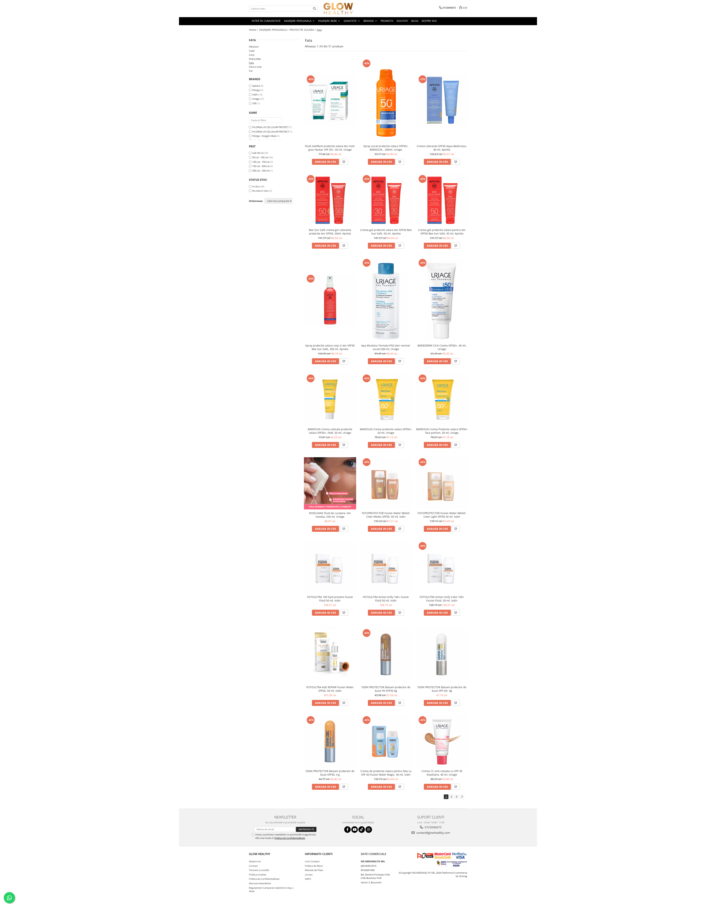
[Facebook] (347, 829)
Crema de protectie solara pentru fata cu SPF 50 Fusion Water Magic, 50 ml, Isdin (386, 772)
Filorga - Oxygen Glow (264, 136)
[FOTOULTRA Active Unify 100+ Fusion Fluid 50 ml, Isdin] (386, 567)
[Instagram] (368, 829)
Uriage (255, 98)
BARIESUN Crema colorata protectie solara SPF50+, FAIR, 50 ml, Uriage (330, 430)
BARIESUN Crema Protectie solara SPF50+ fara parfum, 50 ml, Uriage (441, 430)
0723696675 (433, 827)
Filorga (256, 90)
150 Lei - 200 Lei (260, 166)
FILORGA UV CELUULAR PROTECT (270, 131)
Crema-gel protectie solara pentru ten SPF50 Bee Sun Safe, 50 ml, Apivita (442, 231)
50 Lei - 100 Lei (260, 157)
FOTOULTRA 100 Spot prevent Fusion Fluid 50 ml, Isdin (330, 598)
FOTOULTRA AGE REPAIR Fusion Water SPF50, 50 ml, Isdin (330, 688)
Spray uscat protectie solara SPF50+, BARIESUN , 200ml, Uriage (386, 147)
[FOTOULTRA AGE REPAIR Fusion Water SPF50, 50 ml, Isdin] (330, 654)
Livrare (309, 874)
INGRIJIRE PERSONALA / (274, 30)
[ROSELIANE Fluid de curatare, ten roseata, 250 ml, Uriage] (330, 483)
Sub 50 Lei (257, 153)
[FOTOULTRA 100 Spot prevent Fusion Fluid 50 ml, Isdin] (330, 567)
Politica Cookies (257, 874)
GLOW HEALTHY (259, 854)
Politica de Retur (314, 865)
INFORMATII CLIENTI (319, 854)
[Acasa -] (342, 8)
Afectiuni (254, 46)
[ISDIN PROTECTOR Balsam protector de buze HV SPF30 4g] (386, 654)
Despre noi (255, 861)
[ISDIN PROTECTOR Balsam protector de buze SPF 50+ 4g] (442, 654)
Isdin (255, 94)
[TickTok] (361, 829)
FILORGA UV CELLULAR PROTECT (270, 127)
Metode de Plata (314, 870)
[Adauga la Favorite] (344, 162)
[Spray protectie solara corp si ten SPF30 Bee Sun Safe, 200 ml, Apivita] (330, 300)
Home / (254, 30)
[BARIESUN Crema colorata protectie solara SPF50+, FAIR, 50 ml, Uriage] (330, 400)
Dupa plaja (255, 58)
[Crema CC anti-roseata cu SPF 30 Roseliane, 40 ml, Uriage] (442, 741)
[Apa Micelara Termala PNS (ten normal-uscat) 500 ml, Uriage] (386, 300)
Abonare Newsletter (260, 883)
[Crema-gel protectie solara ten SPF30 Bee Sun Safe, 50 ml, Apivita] (386, 200)
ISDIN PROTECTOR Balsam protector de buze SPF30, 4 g (330, 772)
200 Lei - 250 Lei (260, 170)
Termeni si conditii (259, 870)
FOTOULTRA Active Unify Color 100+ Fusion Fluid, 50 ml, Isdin (442, 598)
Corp (251, 54)
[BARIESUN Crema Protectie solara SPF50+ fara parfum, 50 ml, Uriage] (442, 400)
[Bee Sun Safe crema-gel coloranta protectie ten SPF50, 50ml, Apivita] (330, 200)
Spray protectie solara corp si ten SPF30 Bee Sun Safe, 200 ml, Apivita (330, 347)
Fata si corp (255, 66)
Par (251, 71)
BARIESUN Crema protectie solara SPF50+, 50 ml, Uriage (386, 430)
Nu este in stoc (260, 190)
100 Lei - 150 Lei (260, 161)
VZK (254, 103)
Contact (253, 865)
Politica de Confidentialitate (289, 838)
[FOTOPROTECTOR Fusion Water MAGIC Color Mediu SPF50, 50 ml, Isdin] (386, 483)
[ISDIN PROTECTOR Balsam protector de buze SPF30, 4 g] (330, 741)
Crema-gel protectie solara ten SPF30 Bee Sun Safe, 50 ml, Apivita (386, 231)
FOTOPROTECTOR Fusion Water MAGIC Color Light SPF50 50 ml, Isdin (442, 514)
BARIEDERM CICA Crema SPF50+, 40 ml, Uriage (441, 347)
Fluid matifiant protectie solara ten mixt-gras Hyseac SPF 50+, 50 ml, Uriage (330, 147)
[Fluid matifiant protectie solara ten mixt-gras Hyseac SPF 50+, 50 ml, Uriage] (330, 100)
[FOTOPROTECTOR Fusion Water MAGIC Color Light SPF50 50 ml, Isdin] (442, 483)
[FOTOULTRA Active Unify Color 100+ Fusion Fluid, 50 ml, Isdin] (442, 567)
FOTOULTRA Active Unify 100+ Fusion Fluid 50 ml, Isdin (386, 598)
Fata (251, 62)
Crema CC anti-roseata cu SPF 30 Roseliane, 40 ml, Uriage (442, 772)
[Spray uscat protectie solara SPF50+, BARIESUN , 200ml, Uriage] (386, 100)
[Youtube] (354, 829)
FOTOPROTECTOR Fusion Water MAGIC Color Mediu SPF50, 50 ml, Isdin (386, 514)
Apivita (256, 85)
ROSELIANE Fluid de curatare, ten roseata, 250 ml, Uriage (330, 514)
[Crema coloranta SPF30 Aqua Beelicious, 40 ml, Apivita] (442, 100)
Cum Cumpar (312, 861)
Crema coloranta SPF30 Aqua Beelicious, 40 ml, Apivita (442, 147)
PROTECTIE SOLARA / (303, 30)
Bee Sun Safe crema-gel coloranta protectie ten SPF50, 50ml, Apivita (330, 231)
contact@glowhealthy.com (433, 832)
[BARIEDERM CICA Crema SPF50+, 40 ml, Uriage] (442, 300)
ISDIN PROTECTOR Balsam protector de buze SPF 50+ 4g (441, 688)
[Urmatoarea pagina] (461, 796)
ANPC (308, 879)
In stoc (256, 186)
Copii (252, 50)
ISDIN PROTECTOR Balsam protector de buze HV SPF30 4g (386, 688)
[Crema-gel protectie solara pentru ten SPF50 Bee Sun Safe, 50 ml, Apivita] (442, 200)
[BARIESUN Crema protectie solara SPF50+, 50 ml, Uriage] (386, 400)
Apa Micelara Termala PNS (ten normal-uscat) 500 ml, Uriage (386, 347)
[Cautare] (314, 9)
